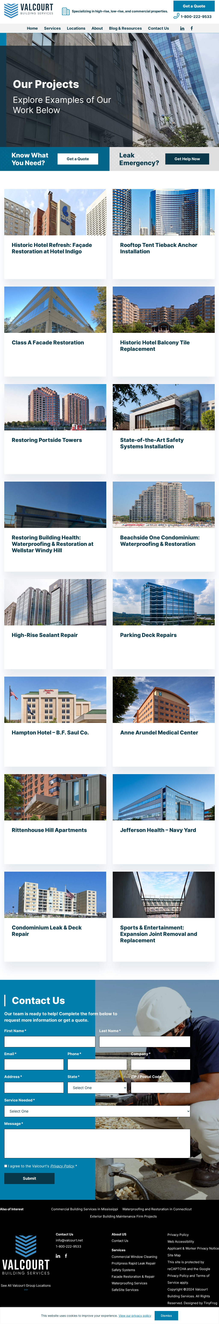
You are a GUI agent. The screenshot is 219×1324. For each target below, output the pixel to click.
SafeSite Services (125, 1290)
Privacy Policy (178, 1235)
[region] (109, 1315)
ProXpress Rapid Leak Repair (134, 1263)
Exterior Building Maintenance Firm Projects (123, 1216)
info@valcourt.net (69, 1240)
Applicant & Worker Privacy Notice (193, 1248)
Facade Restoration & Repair (133, 1276)
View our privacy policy (135, 1315)
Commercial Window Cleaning (134, 1257)
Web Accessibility (180, 1242)
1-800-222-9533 (196, 17)
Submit (29, 1178)
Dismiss (166, 1315)
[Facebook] (192, 29)
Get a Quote (194, 6)
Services (52, 28)
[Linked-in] (185, 29)
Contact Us (158, 28)
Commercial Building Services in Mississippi (84, 1209)
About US (119, 1234)
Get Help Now (187, 159)
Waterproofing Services (129, 1283)
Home (32, 28)
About (97, 28)
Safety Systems (123, 1270)
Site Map (174, 1255)
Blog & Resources (125, 28)
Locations (76, 28)
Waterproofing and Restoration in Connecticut (157, 1209)
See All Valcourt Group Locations (26, 1287)
